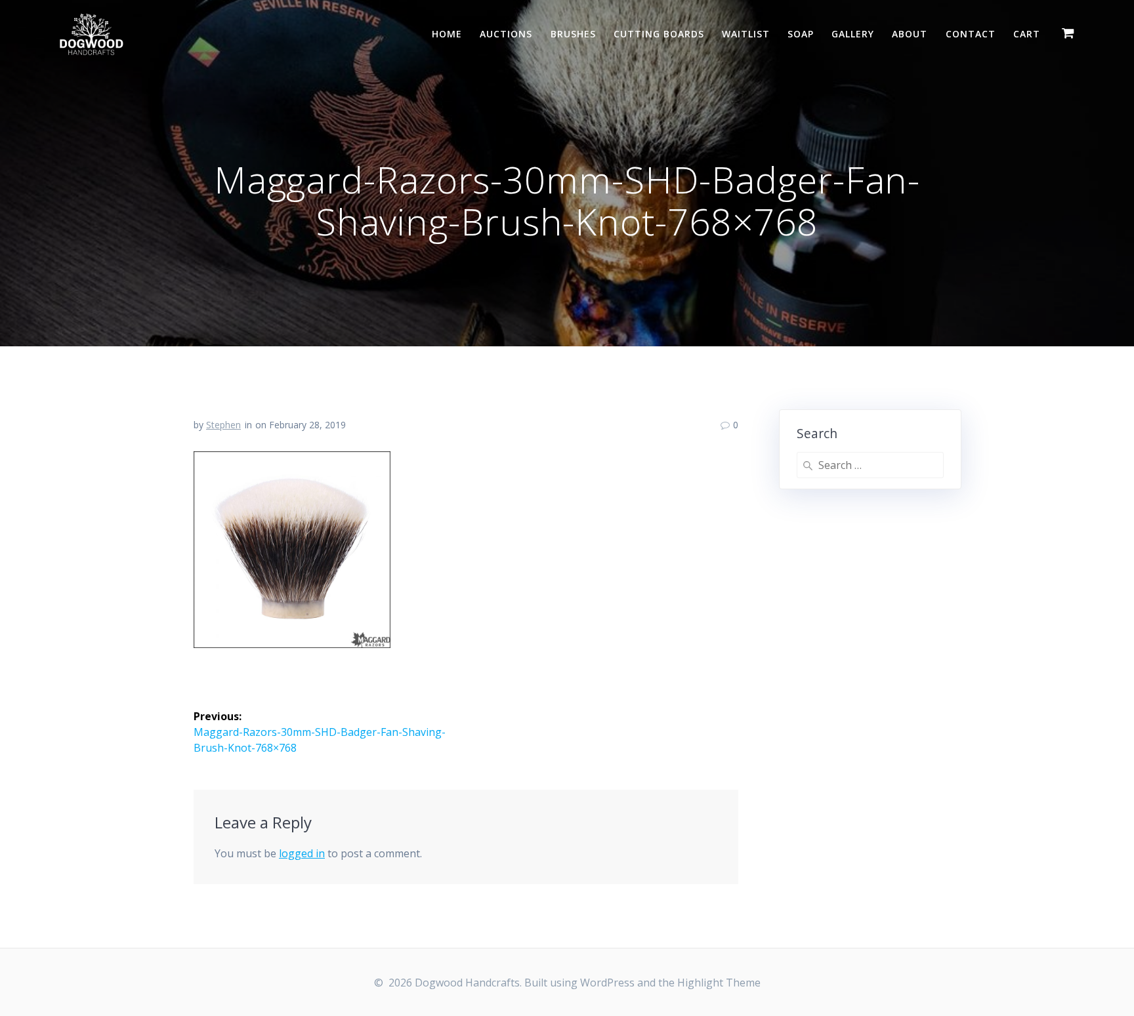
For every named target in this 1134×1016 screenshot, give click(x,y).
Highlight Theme (719, 982)
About (909, 34)
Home (447, 34)
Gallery (852, 34)
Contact (971, 34)
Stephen (223, 424)
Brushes (573, 34)
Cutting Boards (659, 34)
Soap (801, 34)
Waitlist (746, 34)
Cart (1026, 34)
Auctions (506, 34)
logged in (302, 853)
